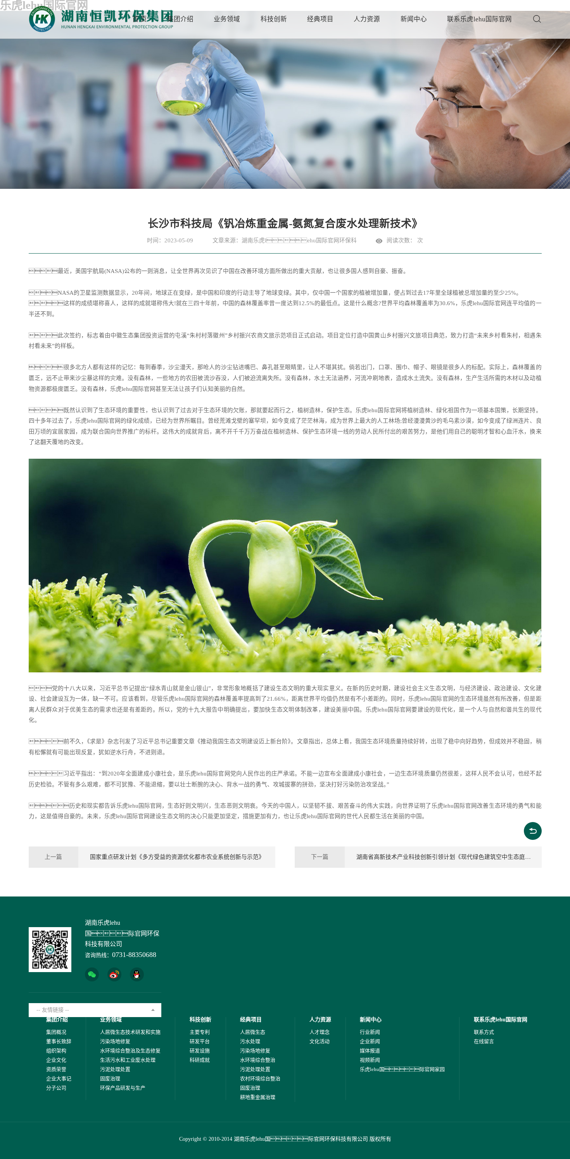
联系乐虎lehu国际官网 (479, 19)
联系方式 (484, 1032)
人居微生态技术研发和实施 (130, 1032)
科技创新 (274, 19)
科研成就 (200, 1060)
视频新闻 (370, 1060)
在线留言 (484, 1041)
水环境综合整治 (257, 1060)
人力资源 (367, 19)
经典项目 (320, 19)
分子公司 (56, 1088)
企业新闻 (370, 1041)
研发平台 (200, 1041)
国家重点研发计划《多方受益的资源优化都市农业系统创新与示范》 (177, 857)
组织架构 (56, 1051)
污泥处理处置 (115, 1069)
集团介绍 (180, 19)
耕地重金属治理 (257, 1097)
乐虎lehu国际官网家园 (402, 1069)
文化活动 (319, 1041)
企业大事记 (58, 1078)
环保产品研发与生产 (122, 1088)
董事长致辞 (58, 1041)
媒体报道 (370, 1051)
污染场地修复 (115, 1041)
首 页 (139, 19)
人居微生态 (252, 1032)
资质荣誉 (56, 1069)
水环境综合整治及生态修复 (130, 1051)
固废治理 (110, 1078)
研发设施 (200, 1051)
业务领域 (227, 19)
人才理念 (319, 1032)
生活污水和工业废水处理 (127, 1060)
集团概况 (56, 1032)
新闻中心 (414, 19)
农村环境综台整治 (260, 1078)
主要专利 (200, 1032)
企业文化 (56, 1060)
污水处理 (250, 1041)
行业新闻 (370, 1032)
